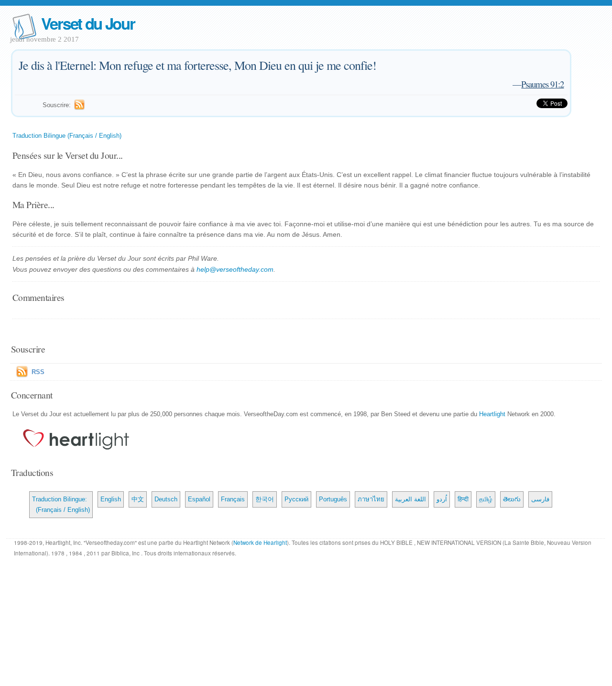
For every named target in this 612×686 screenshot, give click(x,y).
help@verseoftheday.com (235, 269)
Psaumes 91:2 (542, 84)
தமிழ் (485, 499)
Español (199, 499)
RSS (38, 372)
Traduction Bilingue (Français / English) (66, 135)
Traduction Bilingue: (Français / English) (61, 504)
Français (233, 499)
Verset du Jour (88, 23)
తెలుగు (512, 499)
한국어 (264, 499)
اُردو (442, 499)
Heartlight (492, 414)
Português (333, 499)
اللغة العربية (410, 499)
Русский (296, 499)
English (110, 499)
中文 (137, 499)
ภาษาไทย (371, 499)
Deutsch (165, 499)
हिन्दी (463, 499)
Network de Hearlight (260, 542)
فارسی (540, 499)
